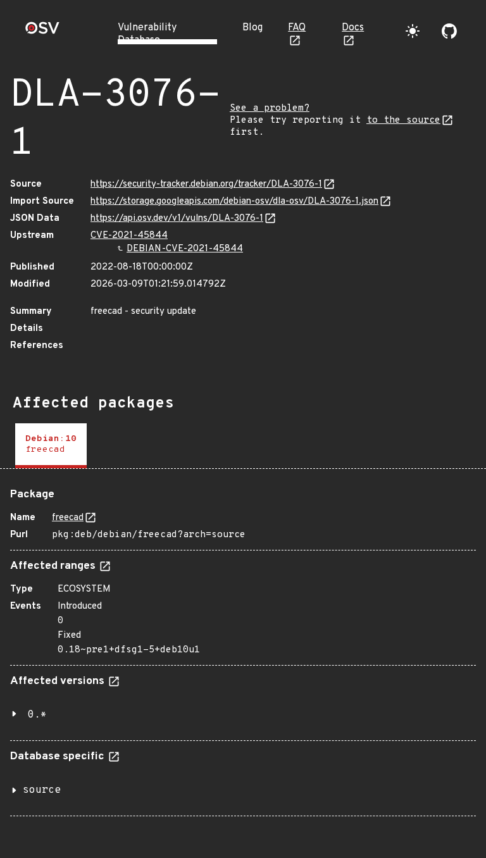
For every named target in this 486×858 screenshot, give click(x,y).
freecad (68, 518)
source (42, 790)
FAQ (297, 28)
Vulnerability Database (147, 34)
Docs (353, 28)
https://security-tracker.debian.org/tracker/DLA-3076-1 (206, 184)
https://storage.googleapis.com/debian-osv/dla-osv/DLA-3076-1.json (234, 202)
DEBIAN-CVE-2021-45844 (185, 249)
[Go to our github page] (449, 31)
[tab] (51, 445)
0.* (37, 715)
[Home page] (42, 32)
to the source (403, 121)
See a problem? (269, 109)
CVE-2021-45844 (129, 236)
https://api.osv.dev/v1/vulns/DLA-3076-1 (176, 219)
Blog (252, 28)
